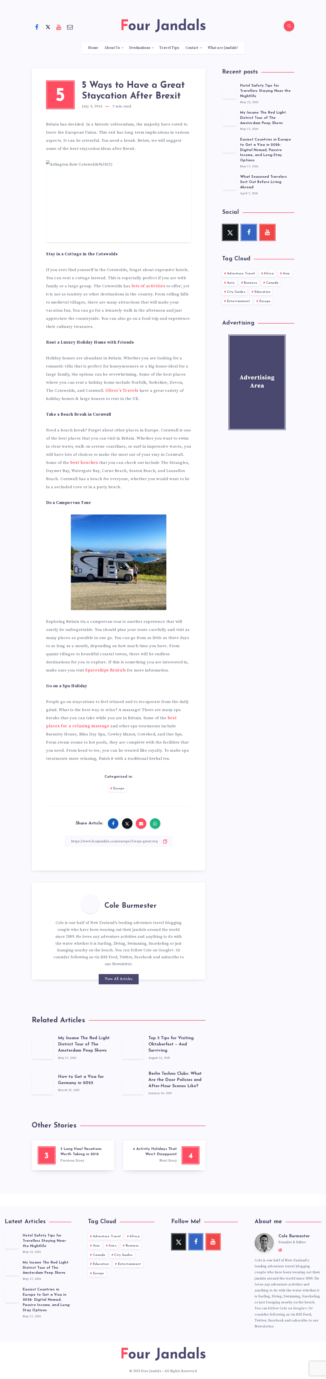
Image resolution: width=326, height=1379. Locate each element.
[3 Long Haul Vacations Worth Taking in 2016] (73, 1155)
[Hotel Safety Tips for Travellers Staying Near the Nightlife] (229, 91)
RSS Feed (109, 957)
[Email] (70, 26)
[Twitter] (48, 26)
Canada (272, 283)
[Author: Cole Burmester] (90, 903)
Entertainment (238, 301)
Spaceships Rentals (105, 670)
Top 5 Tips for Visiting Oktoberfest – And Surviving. (171, 1044)
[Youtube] (58, 26)
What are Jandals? (223, 48)
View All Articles (119, 979)
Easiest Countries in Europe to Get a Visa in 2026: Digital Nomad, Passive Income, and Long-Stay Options (265, 150)
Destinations (139, 48)
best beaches (84, 462)
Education (262, 292)
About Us (112, 48)
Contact (192, 48)
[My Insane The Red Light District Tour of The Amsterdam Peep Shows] (42, 1048)
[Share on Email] (141, 823)
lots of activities (148, 286)
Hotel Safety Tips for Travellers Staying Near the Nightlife (265, 91)
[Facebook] (36, 26)
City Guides (236, 292)
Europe (119, 788)
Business (250, 283)
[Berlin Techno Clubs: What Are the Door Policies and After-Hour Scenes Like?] (133, 1084)
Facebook (143, 957)
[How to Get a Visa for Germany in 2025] (42, 1084)
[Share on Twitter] (127, 823)
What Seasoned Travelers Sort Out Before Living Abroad (263, 182)
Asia (286, 273)
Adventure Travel (241, 273)
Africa (269, 273)
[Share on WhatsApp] (155, 823)
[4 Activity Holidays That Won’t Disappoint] (164, 1155)
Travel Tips (169, 48)
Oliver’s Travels (121, 390)
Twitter (126, 957)
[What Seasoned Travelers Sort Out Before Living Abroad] (229, 182)
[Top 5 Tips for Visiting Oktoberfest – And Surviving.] (133, 1048)
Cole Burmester (131, 906)
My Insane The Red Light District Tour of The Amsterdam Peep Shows (84, 1044)
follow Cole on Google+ (152, 950)
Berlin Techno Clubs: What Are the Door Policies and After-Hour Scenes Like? (175, 1080)
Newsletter (121, 964)
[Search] (289, 26)
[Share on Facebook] (113, 823)
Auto (231, 283)
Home (93, 48)
